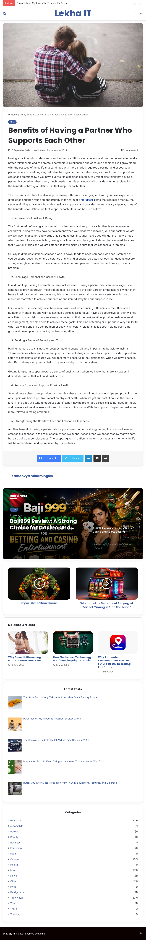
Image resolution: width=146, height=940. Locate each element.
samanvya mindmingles (32, 476)
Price (13, 886)
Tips (12, 903)
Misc (22, 114)
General (14, 859)
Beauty (14, 837)
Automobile (16, 826)
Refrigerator (17, 892)
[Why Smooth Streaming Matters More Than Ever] (28, 642)
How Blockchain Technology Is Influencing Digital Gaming (72, 658)
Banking (14, 831)
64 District (16, 820)
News (13, 875)
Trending (15, 914)
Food (13, 853)
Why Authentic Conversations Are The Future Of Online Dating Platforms (114, 662)
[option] (73, 523)
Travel (13, 908)
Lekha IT (43, 933)
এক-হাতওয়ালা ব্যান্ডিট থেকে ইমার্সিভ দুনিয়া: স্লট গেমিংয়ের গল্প (47, 524)
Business (15, 842)
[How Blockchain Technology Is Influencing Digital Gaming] (73, 642)
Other (13, 881)
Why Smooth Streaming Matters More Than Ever (24, 658)
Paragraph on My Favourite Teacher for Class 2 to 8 (45, 3)
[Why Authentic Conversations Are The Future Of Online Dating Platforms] (118, 642)
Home (14, 114)
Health (14, 864)
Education (16, 848)
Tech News (16, 897)
